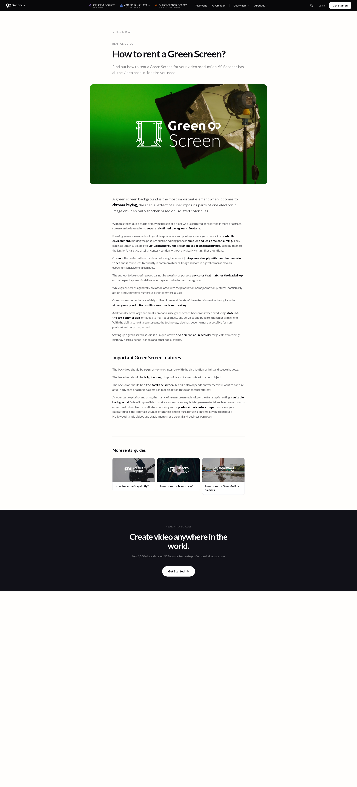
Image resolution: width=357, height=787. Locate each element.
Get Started (176, 571)
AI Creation (219, 5)
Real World (201, 5)
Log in (322, 5)
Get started (340, 5)
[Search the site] (311, 5)
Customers (240, 5)
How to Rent (123, 31)
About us (259, 5)
